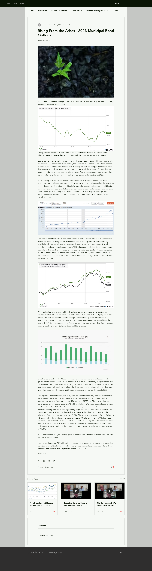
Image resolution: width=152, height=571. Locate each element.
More (116, 11)
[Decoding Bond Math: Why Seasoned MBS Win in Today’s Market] (76, 491)
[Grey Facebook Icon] (42, 552)
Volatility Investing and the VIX (98, 11)
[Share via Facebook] (39, 461)
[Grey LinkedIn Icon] (36, 552)
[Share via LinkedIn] (49, 461)
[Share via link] (54, 461)
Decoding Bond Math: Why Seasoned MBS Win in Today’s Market (75, 504)
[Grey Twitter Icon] (39, 552)
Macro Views (77, 11)
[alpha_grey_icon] (29, 552)
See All (122, 479)
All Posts (30, 11)
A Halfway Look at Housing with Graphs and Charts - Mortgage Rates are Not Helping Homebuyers (41, 504)
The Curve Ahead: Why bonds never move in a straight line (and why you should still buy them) (108, 504)
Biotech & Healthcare (59, 11)
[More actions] (113, 25)
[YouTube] (32, 552)
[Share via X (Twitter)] (44, 461)
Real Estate (42, 11)
